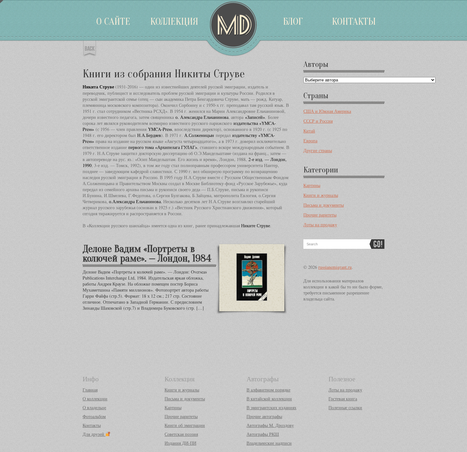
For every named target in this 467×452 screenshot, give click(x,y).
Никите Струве (255, 226)
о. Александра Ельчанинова (201, 117)
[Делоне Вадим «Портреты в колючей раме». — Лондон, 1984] (251, 307)
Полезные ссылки (345, 407)
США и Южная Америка (327, 111)
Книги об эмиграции (185, 425)
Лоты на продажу (320, 225)
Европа (310, 141)
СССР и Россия (318, 121)
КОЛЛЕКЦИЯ (174, 21)
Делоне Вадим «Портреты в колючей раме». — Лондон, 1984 (147, 253)
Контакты (92, 425)
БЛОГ (293, 21)
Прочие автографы (264, 416)
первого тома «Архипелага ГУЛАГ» (162, 147)
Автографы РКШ (263, 434)
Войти (1, 1)
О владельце (94, 407)
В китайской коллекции (269, 399)
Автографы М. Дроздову (270, 425)
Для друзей (94, 434)
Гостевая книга (342, 399)
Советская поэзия (181, 434)
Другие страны (317, 150)
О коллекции (95, 399)
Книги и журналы (320, 195)
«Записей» (255, 117)
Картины (311, 185)
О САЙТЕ (113, 21)
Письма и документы (323, 205)
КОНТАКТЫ (354, 21)
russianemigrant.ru (335, 267)
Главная (90, 390)
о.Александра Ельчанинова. (135, 201)
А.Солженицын (199, 135)
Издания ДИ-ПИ (180, 443)
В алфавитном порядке (268, 390)
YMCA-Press (160, 129)
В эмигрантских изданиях (271, 407)
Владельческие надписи (269, 443)
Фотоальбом (94, 416)
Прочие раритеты (319, 215)
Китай (309, 131)
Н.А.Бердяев (149, 135)
